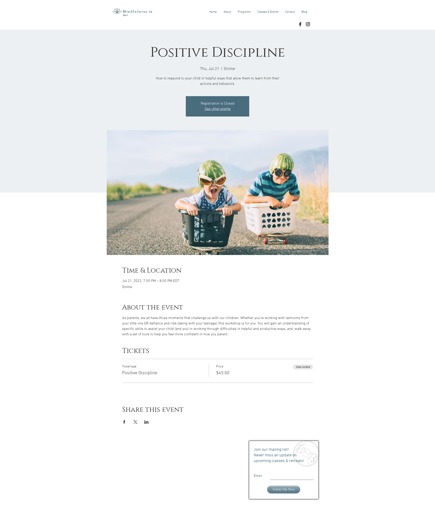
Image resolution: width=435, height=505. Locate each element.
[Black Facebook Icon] (300, 24)
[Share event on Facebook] (124, 422)
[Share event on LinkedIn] (146, 422)
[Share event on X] (135, 422)
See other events (218, 109)
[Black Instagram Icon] (308, 24)
